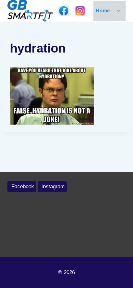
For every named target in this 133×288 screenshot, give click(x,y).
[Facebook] (63, 11)
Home (103, 10)
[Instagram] (80, 11)
